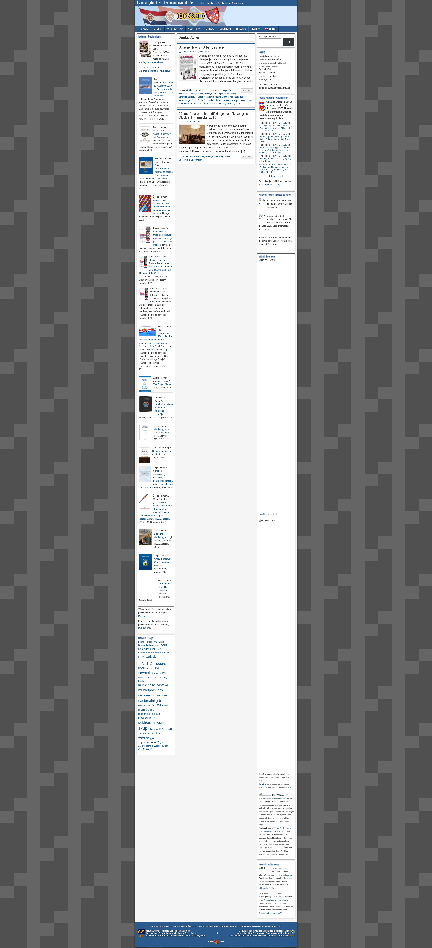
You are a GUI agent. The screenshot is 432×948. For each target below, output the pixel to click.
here (289, 787)
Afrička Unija (191, 90)
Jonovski (183, 97)
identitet (141, 678)
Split (170, 729)
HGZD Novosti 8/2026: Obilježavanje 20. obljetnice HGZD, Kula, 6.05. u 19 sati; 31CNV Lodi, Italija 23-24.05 (275, 127)
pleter (232, 100)
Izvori (254, 28)
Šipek (206, 103)
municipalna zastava (153, 685)
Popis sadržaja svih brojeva (156, 71)
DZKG (160, 648)
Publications (144, 628)
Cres (157, 645)
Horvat (149, 668)
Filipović (191, 93)
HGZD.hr (262, 514)
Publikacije (204, 51)
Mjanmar (225, 97)
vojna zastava (147, 742)
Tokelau (238, 103)
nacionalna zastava (238, 97)
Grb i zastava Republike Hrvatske (164, 587)
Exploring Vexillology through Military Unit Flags (163, 537)
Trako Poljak (144, 733)
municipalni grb (150, 690)
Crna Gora (210, 90)
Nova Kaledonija (211, 100)
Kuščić (141, 681)
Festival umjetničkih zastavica (150, 653)
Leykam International (153, 62)
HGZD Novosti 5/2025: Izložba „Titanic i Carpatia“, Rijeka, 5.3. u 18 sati (275, 158)
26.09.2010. (186, 121)
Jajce (220, 93)
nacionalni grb (185, 100)
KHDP (158, 677)
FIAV (141, 656)
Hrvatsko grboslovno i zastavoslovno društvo (165, 3)
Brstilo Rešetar (192, 156)
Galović (151, 656)
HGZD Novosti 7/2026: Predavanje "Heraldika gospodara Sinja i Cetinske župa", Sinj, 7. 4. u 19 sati (275, 138)
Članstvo (209, 28)
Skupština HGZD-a (217, 103)
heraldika (160, 663)
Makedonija (209, 97)
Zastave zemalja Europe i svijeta (153, 746)
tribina (156, 733)
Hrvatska (145, 673)
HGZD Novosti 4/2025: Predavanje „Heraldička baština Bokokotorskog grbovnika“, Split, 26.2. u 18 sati (275, 168)
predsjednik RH (185, 103)
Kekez (200, 97)
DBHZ (164, 645)
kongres (222, 156)
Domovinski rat (146, 649)
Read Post (247, 90)
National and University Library (276, 900)
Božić (161, 642)
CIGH (202, 156)
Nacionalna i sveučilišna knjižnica (278, 875)
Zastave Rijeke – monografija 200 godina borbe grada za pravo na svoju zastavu (162, 207)
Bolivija (201, 90)
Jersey (232, 93)
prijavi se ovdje (273, 184)
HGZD (141, 668)
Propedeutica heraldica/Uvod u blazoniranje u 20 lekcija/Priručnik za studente (163, 89)
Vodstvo (192, 28)
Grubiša (199, 93)
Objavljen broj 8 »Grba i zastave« (202, 47)
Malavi (218, 97)
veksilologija (146, 738)
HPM (156, 668)
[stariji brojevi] (276, 176)
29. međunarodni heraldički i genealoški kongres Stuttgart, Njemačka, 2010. (213, 115)
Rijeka (160, 722)
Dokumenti (225, 28)
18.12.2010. (186, 51)
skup (191, 160)
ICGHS (214, 93)
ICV (164, 673)
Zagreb (161, 742)
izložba (149, 677)
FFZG (167, 653)
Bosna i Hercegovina (147, 642)
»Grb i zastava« (175, 28)
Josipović (192, 97)
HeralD (261, 774)
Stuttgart (230, 103)
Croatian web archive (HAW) (270, 913)
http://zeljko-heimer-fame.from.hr (272, 798)
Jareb (226, 93)
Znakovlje (241, 28)
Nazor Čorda (197, 100)
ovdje (261, 781)
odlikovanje (224, 100)
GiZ (196, 51)
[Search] (288, 42)
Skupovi (199, 121)
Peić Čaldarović (160, 705)
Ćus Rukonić (145, 749)
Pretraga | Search (267, 36)
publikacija (198, 103)
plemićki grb (146, 709)
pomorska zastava (244, 100)
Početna (143, 28)
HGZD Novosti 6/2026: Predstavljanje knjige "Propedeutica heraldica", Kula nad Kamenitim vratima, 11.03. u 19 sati (275, 149)
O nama (157, 28)
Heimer (207, 93)
